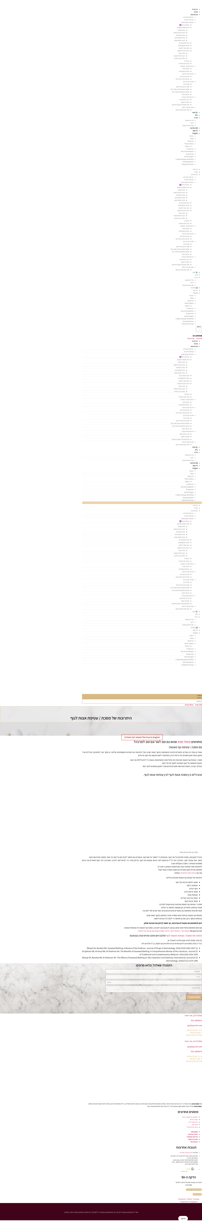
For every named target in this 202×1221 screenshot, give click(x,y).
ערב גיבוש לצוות (184, 100)
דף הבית (195, 9)
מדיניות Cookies (192, 1137)
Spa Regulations (188, 162)
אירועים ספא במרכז (188, 97)
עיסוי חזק (195, 1124)
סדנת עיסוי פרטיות (188, 74)
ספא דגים (186, 84)
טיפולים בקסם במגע (187, 22)
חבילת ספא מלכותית (188, 873)
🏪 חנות (195, 112)
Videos (187, 146)
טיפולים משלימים (184, 71)
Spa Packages (189, 156)
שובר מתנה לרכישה (188, 107)
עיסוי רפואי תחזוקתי (183, 51)
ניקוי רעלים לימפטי (179, 56)
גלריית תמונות (189, 120)
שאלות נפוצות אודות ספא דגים (180, 89)
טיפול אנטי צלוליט (179, 58)
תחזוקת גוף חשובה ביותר (190, 1117)
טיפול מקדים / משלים (187, 66)
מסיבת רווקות (185, 102)
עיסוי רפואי (181, 53)
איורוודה (186, 61)
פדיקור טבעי (185, 94)
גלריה (196, 118)
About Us (191, 141)
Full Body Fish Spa (187, 164)
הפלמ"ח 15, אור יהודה (193, 1015)
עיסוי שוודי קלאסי (184, 48)
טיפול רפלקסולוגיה (183, 46)
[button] (141, 166)
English (195, 133)
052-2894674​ (196, 1020)
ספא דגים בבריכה (188, 82)
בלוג (196, 115)
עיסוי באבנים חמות (179, 33)
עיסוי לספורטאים (180, 38)
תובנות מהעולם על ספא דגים (180, 92)
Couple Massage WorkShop (185, 159)
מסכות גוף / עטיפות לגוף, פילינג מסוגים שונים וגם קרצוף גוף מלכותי (163, 931)
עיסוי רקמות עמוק (179, 40)
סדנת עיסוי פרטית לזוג (182, 79)
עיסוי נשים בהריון (184, 43)
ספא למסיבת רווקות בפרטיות (180, 105)
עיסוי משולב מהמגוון (183, 27)
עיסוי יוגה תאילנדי (183, 64)
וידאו (192, 123)
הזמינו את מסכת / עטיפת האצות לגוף (184, 935)
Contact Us (190, 149)
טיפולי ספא (186, 69)
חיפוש (199, 326)
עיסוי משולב (181, 30)
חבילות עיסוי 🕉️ (184, 25)
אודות (196, 12)
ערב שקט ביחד (193, 1122)
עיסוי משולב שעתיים (186, 1152)
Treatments (190, 154)
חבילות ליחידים (189, 20)
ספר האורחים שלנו (188, 126)
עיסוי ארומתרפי (180, 35)
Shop (192, 139)
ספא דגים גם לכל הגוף (182, 87)
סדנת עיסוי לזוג (184, 76)
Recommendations (187, 151)
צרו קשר (195, 131)
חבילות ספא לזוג (188, 17)
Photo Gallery (189, 144)
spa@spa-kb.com (194, 1025)
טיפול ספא (184, 741)
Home (191, 136)
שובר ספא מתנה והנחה (182, 110)
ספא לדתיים (194, 1119)
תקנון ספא (194, 1132)
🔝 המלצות (194, 128)
